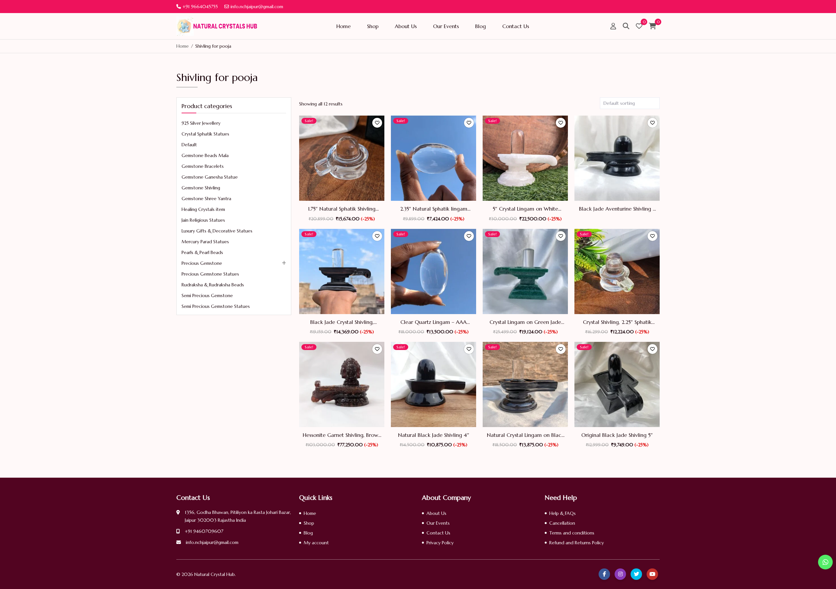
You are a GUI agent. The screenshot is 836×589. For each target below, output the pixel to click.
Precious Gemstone (202, 263)
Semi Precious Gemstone (207, 295)
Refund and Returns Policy (576, 543)
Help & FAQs (562, 513)
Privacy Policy (440, 543)
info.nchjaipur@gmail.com (257, 6)
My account (316, 543)
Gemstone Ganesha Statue (210, 177)
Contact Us (515, 26)
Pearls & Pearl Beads (202, 252)
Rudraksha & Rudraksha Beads (213, 285)
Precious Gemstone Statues (210, 274)
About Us (406, 26)
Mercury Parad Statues (205, 242)
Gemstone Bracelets (203, 166)
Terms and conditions (571, 533)
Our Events (446, 26)
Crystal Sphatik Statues (205, 134)
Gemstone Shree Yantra (206, 198)
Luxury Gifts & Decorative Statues (217, 231)
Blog (480, 26)
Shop (372, 26)
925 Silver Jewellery (201, 123)
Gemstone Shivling (201, 188)
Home (343, 26)
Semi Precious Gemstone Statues (216, 306)
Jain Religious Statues (203, 220)
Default (189, 145)
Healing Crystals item (203, 209)
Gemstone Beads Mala (205, 155)
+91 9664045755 (200, 6)
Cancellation (562, 523)
